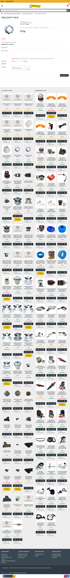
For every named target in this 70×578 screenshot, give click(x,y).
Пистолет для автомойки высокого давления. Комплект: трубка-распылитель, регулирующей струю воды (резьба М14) (51, 341)
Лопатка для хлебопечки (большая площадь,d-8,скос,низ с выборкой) (28, 426)
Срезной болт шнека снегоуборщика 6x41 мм (51, 473)
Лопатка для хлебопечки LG (7, 451)
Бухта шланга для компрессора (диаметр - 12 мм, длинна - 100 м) (62, 262)
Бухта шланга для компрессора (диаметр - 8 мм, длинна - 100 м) (62, 236)
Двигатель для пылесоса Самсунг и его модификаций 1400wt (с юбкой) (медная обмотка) (28, 372)
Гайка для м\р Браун (17, 156)
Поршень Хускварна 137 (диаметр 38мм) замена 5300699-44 (51, 210)
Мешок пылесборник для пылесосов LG (6, 531)
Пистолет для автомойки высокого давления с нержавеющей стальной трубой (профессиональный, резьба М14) (40, 341)
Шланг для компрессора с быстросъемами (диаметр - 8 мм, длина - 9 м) (62, 105)
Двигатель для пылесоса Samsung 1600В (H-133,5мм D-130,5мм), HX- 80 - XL (17, 287)
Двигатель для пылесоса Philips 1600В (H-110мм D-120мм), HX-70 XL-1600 (7, 287)
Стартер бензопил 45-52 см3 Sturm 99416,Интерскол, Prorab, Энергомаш (62, 473)
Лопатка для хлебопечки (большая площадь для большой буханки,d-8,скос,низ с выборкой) (6, 426)
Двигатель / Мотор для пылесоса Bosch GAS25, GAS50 (40, 105)
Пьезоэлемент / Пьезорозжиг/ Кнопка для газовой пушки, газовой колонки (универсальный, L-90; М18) (51, 393)
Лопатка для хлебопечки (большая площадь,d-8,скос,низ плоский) (17, 426)
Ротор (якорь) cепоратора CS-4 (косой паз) (18, 531)
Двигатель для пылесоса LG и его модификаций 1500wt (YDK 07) (17, 262)
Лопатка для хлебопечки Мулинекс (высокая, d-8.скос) (6, 477)
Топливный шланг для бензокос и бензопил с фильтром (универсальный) (62, 185)
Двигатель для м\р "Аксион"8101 (28, 182)
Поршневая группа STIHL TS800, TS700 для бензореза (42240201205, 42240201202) (40, 367)
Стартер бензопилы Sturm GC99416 (40, 498)
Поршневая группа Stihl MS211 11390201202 (40, 236)
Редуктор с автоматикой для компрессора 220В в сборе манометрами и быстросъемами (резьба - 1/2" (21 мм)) (62, 393)
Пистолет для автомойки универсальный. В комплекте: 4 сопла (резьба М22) (62, 341)
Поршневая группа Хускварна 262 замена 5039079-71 (51, 159)
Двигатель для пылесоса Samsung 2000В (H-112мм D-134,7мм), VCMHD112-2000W (28, 316)
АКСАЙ (30, 23)
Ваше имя (4, 47)
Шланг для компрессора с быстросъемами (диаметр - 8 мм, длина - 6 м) (51, 105)
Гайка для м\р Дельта (28, 156)
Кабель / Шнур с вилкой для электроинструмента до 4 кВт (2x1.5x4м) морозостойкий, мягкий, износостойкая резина (62, 133)
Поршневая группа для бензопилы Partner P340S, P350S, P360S (62, 210)
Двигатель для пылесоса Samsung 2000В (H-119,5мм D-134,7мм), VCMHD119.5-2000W (6, 344)
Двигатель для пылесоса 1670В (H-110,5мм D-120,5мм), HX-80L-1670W (17, 208)
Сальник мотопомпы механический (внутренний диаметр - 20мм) (40, 473)
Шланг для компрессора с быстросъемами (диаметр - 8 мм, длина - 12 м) (40, 133)
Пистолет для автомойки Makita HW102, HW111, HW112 (62, 316)
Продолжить (64, 75)
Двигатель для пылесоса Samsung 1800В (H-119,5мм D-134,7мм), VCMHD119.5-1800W (17, 316)
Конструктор (6, 572)
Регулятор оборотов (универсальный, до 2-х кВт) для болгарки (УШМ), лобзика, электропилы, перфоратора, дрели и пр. (62, 159)
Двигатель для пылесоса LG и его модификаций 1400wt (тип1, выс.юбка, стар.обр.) (28, 236)
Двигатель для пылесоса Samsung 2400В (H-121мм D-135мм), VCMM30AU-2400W (28, 344)
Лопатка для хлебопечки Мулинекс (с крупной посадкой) (28, 477)
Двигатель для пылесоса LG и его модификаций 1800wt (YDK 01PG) (28, 262)
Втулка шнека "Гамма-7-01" (17, 130)
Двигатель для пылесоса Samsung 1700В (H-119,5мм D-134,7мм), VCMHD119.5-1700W (28, 287)
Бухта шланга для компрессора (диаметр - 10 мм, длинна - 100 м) (40, 262)
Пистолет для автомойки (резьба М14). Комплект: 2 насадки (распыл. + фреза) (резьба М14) (51, 316)
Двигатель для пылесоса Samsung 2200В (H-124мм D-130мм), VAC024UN (17, 344)
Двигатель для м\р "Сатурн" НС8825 (7, 208)
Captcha (3, 67)
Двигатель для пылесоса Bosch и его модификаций (28, 208)
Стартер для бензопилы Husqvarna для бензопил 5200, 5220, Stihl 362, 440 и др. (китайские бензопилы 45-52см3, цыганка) (51, 185)
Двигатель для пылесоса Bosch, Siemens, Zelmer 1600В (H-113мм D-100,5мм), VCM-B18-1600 (6, 236)
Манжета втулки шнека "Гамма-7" (28, 505)
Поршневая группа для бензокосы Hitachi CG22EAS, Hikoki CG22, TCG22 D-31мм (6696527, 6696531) (40, 159)
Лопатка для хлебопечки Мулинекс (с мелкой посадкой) (6, 506)
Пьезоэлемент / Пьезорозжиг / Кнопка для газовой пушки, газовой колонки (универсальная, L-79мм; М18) (40, 393)
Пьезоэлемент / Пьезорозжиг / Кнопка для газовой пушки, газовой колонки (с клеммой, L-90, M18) (62, 367)
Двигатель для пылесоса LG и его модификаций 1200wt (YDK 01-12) (17, 236)
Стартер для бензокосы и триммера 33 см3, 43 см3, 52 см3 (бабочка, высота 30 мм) (51, 524)
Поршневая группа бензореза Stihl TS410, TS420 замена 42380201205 (51, 367)
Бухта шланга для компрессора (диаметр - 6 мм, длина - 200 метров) (51, 236)
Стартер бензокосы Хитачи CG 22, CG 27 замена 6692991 (40, 185)
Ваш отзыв (4, 50)
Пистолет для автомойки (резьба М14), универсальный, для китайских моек (40, 316)
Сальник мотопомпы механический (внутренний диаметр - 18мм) (62, 447)
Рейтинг (3, 61)
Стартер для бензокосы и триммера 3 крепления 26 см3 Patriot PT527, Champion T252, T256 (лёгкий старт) (40, 524)
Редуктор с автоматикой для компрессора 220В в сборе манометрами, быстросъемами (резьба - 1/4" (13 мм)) (40, 421)
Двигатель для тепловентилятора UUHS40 (29, 400)
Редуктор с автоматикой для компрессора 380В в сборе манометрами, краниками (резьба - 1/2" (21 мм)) (62, 421)
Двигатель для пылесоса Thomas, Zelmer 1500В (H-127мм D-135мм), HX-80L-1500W (17, 372)
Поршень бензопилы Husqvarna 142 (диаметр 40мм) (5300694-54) (40, 210)
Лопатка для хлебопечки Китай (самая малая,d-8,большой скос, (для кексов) (17, 452)
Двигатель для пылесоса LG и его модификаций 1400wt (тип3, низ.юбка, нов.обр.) (6, 262)
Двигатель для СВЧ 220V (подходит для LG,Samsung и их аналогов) (17, 400)
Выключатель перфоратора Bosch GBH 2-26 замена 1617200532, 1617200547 (51, 133)
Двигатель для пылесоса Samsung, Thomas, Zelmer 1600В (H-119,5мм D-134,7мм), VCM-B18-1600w (6, 372)
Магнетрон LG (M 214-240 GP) (17, 505)
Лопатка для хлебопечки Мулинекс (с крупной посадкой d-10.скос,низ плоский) (17, 477)
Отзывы (3, 38)
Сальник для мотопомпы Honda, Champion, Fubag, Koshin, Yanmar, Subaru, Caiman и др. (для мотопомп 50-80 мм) (51, 447)
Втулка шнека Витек (28, 130)
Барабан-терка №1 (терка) (6, 104)
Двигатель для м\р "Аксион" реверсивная (18, 182)
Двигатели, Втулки (28, 13)
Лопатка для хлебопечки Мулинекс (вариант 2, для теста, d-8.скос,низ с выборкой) (28, 452)
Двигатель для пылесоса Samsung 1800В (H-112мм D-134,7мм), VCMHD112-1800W (6, 316)
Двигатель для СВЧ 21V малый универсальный (7, 400)
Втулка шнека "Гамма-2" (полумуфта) (6, 131)
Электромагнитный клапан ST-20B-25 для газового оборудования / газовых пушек (51, 262)
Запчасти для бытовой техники (12, 13)
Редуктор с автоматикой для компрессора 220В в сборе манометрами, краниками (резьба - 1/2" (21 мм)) (51, 421)
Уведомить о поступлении (17, 219)
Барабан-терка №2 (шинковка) (17, 104)
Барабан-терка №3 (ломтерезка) (28, 104)
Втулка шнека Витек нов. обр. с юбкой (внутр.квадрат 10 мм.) (6, 156)
